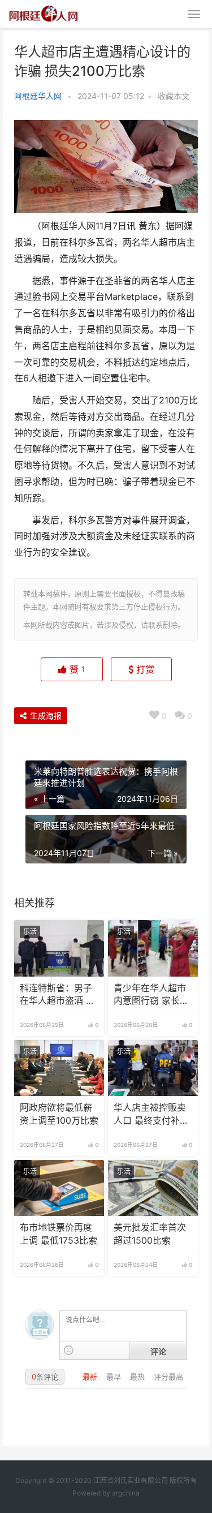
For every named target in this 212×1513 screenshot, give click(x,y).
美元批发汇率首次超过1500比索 (150, 1233)
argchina (126, 1493)
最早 (114, 1376)
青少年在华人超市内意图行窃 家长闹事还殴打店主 (151, 995)
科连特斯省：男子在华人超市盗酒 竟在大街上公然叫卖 (57, 995)
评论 (158, 1351)
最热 (138, 1376)
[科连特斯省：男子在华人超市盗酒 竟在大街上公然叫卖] (59, 948)
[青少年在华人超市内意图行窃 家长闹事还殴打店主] (153, 948)
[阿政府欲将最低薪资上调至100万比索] (59, 1068)
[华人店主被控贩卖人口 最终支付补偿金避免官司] (153, 1068)
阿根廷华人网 (38, 96)
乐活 (30, 931)
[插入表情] (68, 1350)
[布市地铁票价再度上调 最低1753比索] (59, 1188)
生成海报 (45, 715)
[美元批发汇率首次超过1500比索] (153, 1188)
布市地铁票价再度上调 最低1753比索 (58, 1233)
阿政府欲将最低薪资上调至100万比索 (59, 1113)
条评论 (45, 1376)
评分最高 (168, 1376)
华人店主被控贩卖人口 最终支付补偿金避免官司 (151, 1114)
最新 (91, 1376)
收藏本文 (173, 96)
